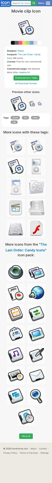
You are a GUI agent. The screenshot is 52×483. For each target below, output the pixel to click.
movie (15, 117)
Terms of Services (29, 453)
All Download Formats (26, 83)
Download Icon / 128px (26, 78)
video (35, 117)
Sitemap (44, 453)
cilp (14, 122)
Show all (26, 436)
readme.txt (24, 72)
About (33, 448)
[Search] (34, 3)
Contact (43, 448)
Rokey (21, 51)
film (25, 117)
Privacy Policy (10, 453)
